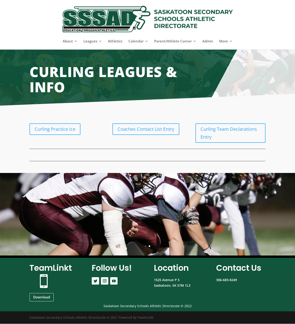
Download (41, 297)
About (68, 41)
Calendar (136, 41)
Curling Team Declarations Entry (229, 133)
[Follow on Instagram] (104, 281)
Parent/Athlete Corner (173, 41)
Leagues (90, 41)
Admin (207, 41)
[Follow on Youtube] (114, 281)
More (223, 41)
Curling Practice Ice (55, 129)
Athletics (115, 41)
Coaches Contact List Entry (146, 129)
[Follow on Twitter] (95, 281)
